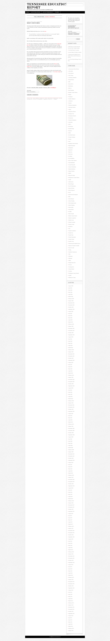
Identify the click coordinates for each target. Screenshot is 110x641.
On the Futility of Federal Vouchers (75, 52)
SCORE (70, 211)
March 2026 (71, 296)
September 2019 (71, 460)
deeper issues (29, 66)
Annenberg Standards (72, 77)
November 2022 (71, 381)
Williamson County (72, 277)
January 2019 (71, 477)
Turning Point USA (72, 262)
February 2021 (71, 424)
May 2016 (70, 545)
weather (70, 275)
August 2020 (71, 436)
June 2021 (70, 415)
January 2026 (71, 300)
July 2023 (70, 364)
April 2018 (70, 496)
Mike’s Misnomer (33, 23)
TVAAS (70, 264)
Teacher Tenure (71, 239)
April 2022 (70, 396)
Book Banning (71, 90)
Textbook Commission (73, 252)
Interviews (70, 152)
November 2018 (71, 481)
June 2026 (70, 290)
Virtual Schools (71, 269)
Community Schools (72, 115)
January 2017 (71, 528)
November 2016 (71, 532)
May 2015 (70, 571)
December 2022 (71, 379)
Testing (70, 249)
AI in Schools (71, 73)
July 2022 (70, 390)
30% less (55, 63)
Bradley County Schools (73, 92)
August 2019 (71, 462)
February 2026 (71, 298)
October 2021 (71, 409)
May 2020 (70, 443)
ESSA (70, 132)
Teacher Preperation (72, 237)
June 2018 (70, 492)
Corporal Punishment (72, 120)
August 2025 (71, 311)
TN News (57, 12)
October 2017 (71, 509)
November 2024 (71, 330)
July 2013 (70, 617)
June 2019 (70, 466)
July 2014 (70, 592)
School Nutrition (72, 205)
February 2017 (71, 526)
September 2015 (71, 562)
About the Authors (35, 12)
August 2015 (71, 564)
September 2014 (71, 588)
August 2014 (71, 590)
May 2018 (70, 494)
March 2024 (71, 347)
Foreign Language (72, 137)
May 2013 (70, 622)
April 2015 (70, 573)
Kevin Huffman (71, 158)
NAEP (70, 179)
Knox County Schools (73, 160)
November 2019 (71, 456)
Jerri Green (71, 154)
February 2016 (71, 551)
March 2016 (71, 549)
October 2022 (71, 383)
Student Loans (71, 220)
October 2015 (71, 560)
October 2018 (71, 483)
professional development (73, 194)
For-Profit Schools (72, 135)
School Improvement (72, 203)
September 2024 (71, 334)
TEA (69, 228)
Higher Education (72, 145)
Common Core (71, 113)
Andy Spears (39, 21)
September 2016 (71, 536)
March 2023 (71, 373)
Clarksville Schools (72, 107)
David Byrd (71, 126)
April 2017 (70, 522)
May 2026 (70, 292)
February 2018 (71, 500)
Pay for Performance (72, 186)
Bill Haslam (71, 86)
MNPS (70, 173)
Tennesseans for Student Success (74, 243)
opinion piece (71, 181)
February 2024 (71, 349)
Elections (70, 130)
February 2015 (71, 577)
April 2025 (70, 319)
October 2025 (71, 307)
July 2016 (70, 541)
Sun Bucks (70, 226)
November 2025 (71, 305)
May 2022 (70, 394)
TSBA (70, 260)
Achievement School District (74, 69)
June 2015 (70, 568)
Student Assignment (72, 218)
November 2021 (71, 407)
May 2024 (70, 343)
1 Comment (55, 99)
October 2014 (71, 585)
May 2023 (70, 368)
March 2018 (71, 498)
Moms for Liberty (72, 175)
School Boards (71, 198)
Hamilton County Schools (73, 143)
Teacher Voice (71, 241)
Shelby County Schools (73, 215)
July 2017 (70, 515)
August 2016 (71, 539)
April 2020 (70, 445)
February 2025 (71, 324)
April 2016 (70, 547)
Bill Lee (70, 88)
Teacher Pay (41, 98)
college (70, 109)
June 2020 (70, 441)
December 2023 (71, 354)
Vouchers (70, 271)
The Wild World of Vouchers (74, 50)
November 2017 (71, 507)
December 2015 (71, 556)
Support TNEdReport (48, 12)
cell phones (71, 100)
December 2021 (71, 405)
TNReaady (71, 256)
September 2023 (71, 360)
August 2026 (71, 285)
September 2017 (71, 511)
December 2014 (71, 581)
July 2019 (70, 464)
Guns (69, 141)
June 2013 (70, 619)
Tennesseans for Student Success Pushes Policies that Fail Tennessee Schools (74, 56)
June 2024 (70, 341)
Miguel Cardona (71, 171)
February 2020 (71, 449)
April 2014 (70, 598)
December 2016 (71, 530)
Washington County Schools (74, 273)
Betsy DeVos (71, 83)
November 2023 (71, 356)
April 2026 (70, 294)
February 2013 (71, 628)
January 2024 (71, 351)
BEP (31, 98)
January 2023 (71, 377)
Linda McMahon (72, 162)
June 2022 (70, 392)
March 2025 (71, 322)
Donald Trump (71, 128)
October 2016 (71, 534)
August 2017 (71, 513)
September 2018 (71, 485)
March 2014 (71, 600)
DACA (70, 124)
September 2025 (71, 309)
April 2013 (70, 624)
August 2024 (71, 336)
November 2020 (71, 430)
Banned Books (71, 79)
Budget (70, 94)
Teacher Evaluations (72, 230)
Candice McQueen (72, 98)
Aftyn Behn (71, 71)
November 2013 (71, 609)
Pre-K (70, 192)
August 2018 (71, 488)
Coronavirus (71, 118)
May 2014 (70, 596)
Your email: (29, 90)
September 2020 (71, 434)
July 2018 (70, 490)
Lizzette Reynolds (72, 164)
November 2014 (71, 583)
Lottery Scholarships (72, 166)
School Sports (71, 209)
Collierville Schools (72, 111)
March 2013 (71, 626)
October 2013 (71, 611)
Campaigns (71, 96)
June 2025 (70, 315)
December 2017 (71, 505)
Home (27, 12)
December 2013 (71, 607)
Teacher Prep (71, 235)
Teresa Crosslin (71, 247)
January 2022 (71, 402)
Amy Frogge (71, 75)
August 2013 (71, 615)
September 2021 (71, 411)
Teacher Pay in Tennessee (38, 99)
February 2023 (71, 375)
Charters (70, 103)
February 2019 (71, 475)
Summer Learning (72, 222)
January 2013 (71, 630)
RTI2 (69, 196)
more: (45, 31)
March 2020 (71, 447)
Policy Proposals (72, 190)
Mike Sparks (55, 98)
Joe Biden (70, 156)
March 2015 (71, 575)
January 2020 (71, 451)
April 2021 (70, 419)
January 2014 (71, 605)
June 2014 (70, 594)
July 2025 (70, 313)
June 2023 (70, 366)
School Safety (71, 207)
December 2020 (71, 428)
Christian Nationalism (72, 105)
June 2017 (70, 517)
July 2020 (70, 439)
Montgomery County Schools (74, 177)
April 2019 (70, 471)
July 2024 (70, 339)
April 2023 (70, 371)
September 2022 (71, 385)
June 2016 (70, 543)
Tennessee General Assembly (74, 245)
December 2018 (71, 479)
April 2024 (70, 345)
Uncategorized (71, 266)
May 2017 (70, 519)
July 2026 (70, 288)
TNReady (70, 258)
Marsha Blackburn (72, 169)
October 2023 (71, 358)
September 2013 (71, 613)
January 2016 (71, 554)
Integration (70, 149)
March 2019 (71, 473)
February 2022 (71, 400)
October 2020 (71, 432)
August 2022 (71, 388)
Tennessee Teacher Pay (47, 99)
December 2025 (71, 302)
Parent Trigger (71, 183)
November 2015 (71, 558)
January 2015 (71, 579)
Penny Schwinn (71, 188)
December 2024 (71, 328)
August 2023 (71, 362)
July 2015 (70, 566)
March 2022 (71, 398)
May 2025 (70, 317)
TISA (70, 254)
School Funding (36, 98)
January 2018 (71, 502)
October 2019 (71, 458)
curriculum (70, 122)
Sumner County (71, 224)
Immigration (71, 147)
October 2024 (71, 332)
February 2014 (71, 602)
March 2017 (71, 524)
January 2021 (71, 426)
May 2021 (70, 417)
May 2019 (70, 468)
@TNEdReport (53, 87)
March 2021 (71, 422)
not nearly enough (57, 71)
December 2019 (71, 454)
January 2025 (71, 326)
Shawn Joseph (71, 213)
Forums (70, 139)
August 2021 (71, 413)
